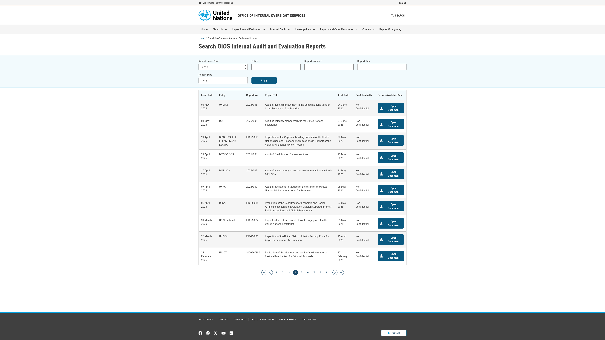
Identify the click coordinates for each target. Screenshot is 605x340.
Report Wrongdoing (390, 29)
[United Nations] (215, 15)
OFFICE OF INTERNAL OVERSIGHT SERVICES (271, 15)
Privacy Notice (287, 319)
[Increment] (246, 65)
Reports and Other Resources (335, 29)
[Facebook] (201, 333)
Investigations (302, 29)
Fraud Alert (267, 319)
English (402, 2)
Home (204, 29)
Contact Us (368, 29)
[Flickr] (231, 333)
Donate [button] (395, 333)
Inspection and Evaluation (245, 29)
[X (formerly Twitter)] (215, 333)
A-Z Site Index (206, 319)
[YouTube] (223, 333)
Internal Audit (277, 29)
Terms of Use (309, 319)
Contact (223, 319)
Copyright (240, 319)
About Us (216, 29)
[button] (397, 15)
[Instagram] (208, 333)
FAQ (253, 319)
